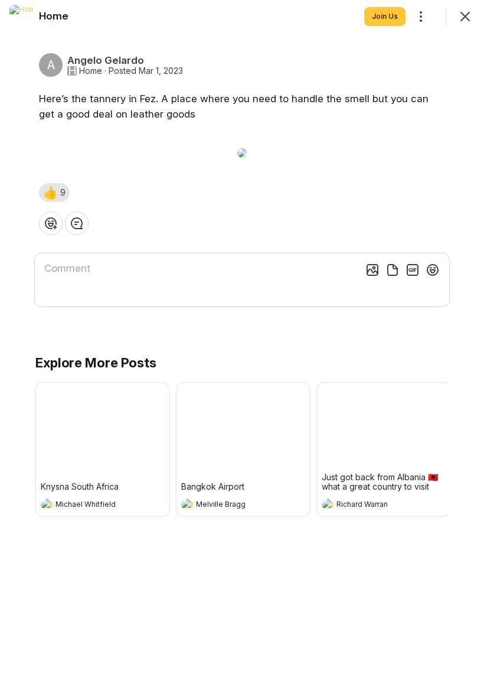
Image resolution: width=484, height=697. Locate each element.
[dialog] (242, 348)
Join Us (385, 16)
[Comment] (77, 223)
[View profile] (47, 504)
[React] (51, 223)
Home (90, 71)
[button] (54, 192)
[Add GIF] (412, 269)
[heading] (90, 506)
